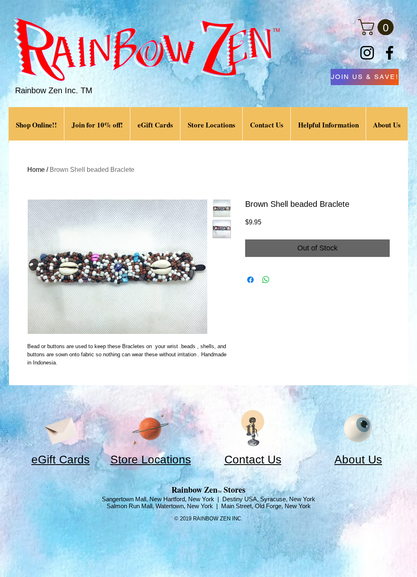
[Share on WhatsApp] (266, 280)
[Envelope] (60, 428)
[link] (377, 27)
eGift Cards (60, 459)
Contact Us (252, 459)
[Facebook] (389, 53)
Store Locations (150, 459)
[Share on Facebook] (250, 280)
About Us (358, 459)
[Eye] (358, 428)
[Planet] (150, 428)
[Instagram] (367, 53)
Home (36, 169)
